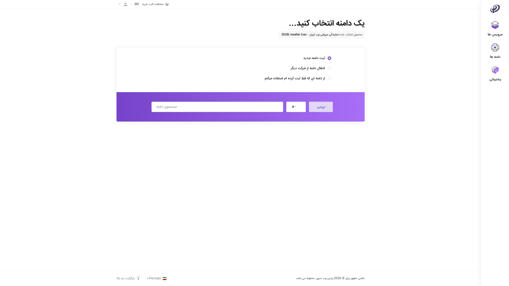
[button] (296, 107)
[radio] (329, 58)
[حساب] (123, 4)
